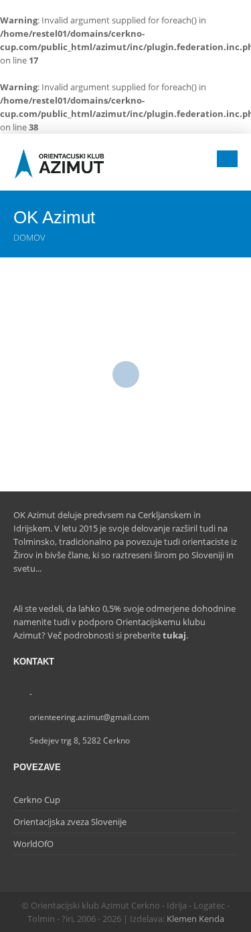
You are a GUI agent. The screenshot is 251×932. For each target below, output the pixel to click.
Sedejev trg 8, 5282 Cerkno (79, 740)
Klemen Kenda (195, 919)
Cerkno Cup (36, 800)
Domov (29, 237)
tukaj (174, 635)
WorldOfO (33, 844)
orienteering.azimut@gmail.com (89, 717)
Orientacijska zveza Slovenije (70, 822)
